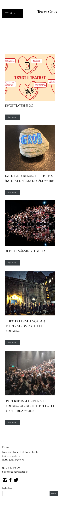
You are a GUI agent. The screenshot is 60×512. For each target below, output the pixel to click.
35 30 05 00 (13, 468)
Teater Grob (47, 12)
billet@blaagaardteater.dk (15, 472)
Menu (12, 13)
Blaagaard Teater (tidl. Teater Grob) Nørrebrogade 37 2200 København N (20, 456)
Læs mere (12, 117)
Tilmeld (53, 493)
